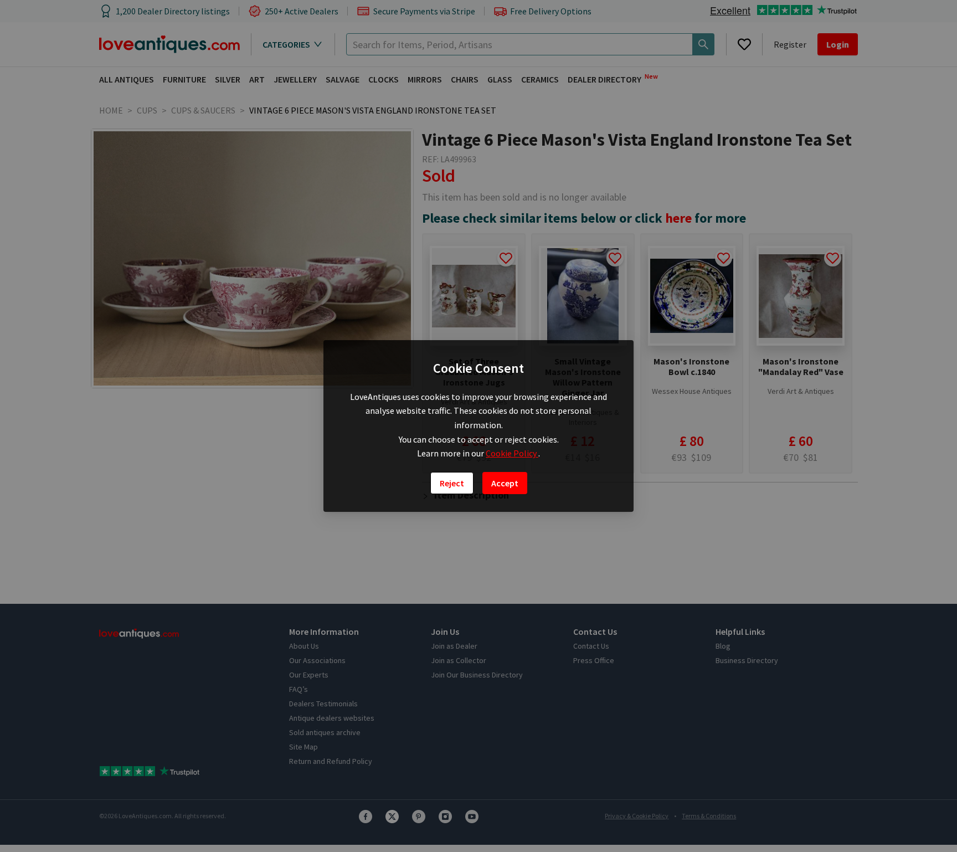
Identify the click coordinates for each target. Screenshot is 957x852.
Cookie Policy (512, 453)
